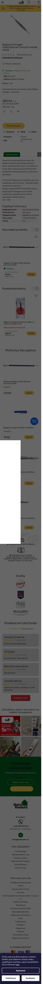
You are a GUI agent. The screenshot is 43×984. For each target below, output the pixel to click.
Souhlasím (30, 978)
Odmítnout (11, 978)
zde (17, 964)
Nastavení (20, 970)
